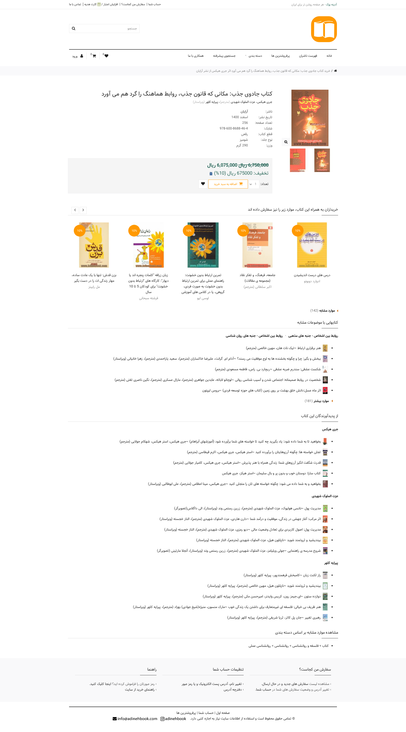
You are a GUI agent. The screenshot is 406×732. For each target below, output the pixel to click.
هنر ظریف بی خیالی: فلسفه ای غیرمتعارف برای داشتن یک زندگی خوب (275, 607)
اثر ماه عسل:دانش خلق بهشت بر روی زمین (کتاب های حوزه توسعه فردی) (272, 390)
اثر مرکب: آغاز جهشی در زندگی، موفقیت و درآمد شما (286, 519)
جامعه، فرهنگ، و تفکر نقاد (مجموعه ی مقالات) (257, 278)
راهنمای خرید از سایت (140, 689)
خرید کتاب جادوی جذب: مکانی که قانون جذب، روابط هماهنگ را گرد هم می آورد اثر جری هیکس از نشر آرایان (263, 70)
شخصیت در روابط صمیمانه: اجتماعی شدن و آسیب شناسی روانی (278, 380)
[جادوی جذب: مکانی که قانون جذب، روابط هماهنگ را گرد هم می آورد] (286, 142)
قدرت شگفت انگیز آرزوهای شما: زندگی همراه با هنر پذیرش (282, 463)
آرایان (244, 111)
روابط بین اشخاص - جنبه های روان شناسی (254, 336)
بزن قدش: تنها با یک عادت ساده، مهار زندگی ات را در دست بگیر (94, 278)
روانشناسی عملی (260, 646)
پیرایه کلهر (212, 102)
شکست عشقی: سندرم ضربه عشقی (297, 369)
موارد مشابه (327, 311)
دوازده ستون (313, 596)
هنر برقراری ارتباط (309, 348)
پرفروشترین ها (280, 55)
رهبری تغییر (313, 617)
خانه (329, 55)
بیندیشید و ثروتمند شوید (304, 540)
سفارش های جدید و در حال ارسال (285, 684)
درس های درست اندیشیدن (312, 275)
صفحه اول (223, 713)
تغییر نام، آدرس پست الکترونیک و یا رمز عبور (212, 684)
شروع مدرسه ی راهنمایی (305, 551)
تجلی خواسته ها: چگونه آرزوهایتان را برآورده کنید (288, 452)
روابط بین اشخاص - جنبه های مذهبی (313, 336)
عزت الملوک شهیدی (243, 102)
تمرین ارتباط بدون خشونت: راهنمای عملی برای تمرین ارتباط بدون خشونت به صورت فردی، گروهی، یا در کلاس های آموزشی (203, 283)
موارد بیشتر (321, 401)
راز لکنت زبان (312, 575)
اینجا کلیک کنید (100, 684)
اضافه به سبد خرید (226, 184)
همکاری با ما (196, 55)
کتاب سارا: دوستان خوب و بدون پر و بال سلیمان (289, 473)
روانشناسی (281, 646)
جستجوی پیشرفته (224, 55)
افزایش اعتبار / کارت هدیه (101, 4)
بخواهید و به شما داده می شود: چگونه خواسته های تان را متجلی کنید (275, 484)
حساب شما (154, 4)
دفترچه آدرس (233, 689)
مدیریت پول (313, 508)
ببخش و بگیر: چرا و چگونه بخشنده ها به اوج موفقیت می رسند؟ (279, 359)
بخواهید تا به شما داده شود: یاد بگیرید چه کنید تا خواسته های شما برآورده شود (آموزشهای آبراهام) (255, 441)
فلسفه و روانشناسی (305, 646)
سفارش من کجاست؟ (133, 4)
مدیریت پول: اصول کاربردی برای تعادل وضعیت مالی (286, 529)
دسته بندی (255, 55)
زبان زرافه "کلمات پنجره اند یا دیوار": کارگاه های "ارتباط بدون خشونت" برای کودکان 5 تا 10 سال (148, 283)
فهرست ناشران (308, 55)
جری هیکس (264, 102)
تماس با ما (75, 4)
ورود (75, 56)
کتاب (325, 646)
